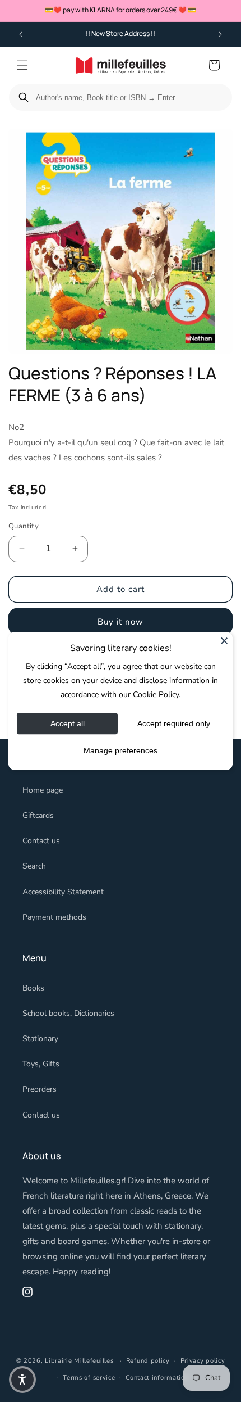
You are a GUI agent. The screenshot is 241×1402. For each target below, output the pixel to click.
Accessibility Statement (63, 892)
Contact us (41, 840)
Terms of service (89, 1377)
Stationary (40, 1038)
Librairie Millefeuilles (79, 1360)
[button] (22, 65)
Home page (42, 790)
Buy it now (120, 621)
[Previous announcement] (20, 34)
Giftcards (38, 815)
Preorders (39, 1089)
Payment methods (54, 917)
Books (33, 988)
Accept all (67, 724)
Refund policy (148, 1360)
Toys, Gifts (40, 1064)
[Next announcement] (220, 34)
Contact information (157, 1377)
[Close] (224, 640)
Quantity (23, 526)
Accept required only (173, 724)
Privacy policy (202, 1360)
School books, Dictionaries (68, 1013)
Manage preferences (120, 751)
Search (34, 866)
